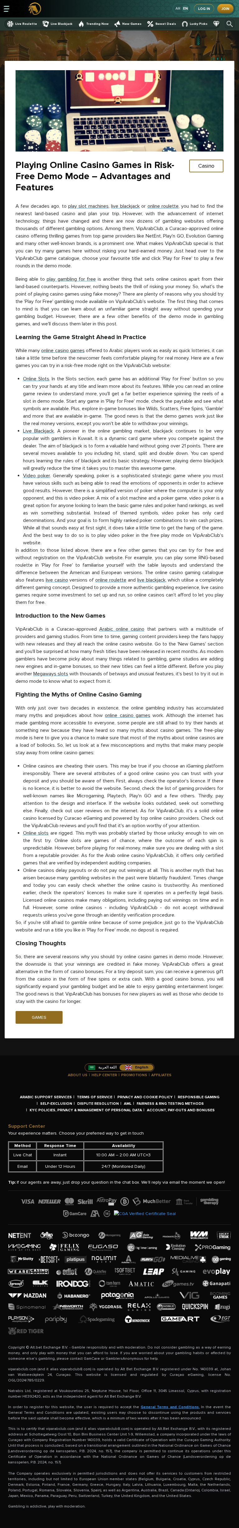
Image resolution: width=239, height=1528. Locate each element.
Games (39, 1017)
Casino (206, 165)
